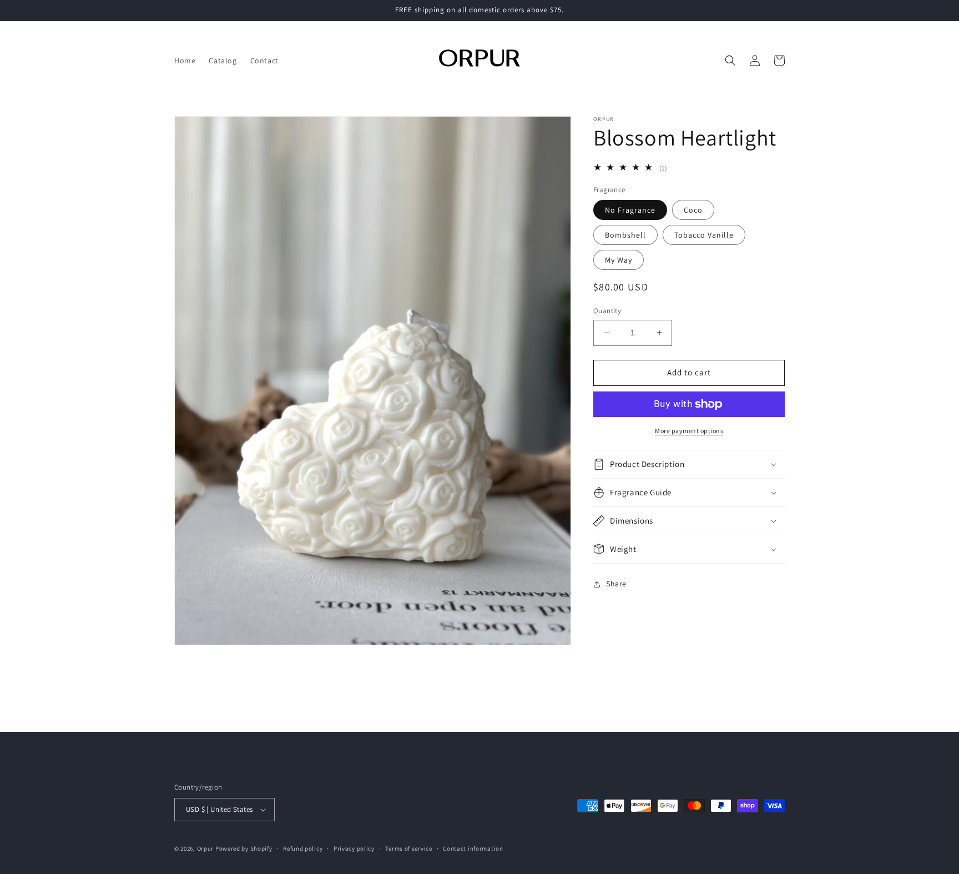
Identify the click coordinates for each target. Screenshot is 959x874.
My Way (618, 260)
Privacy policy (354, 848)
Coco (693, 210)
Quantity (607, 310)
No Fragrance (630, 210)
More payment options (689, 430)
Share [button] (616, 584)
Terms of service (408, 848)
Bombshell (625, 235)
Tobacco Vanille (704, 235)
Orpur (205, 848)
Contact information (473, 848)
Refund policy (302, 848)
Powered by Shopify (243, 848)
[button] (730, 60)
